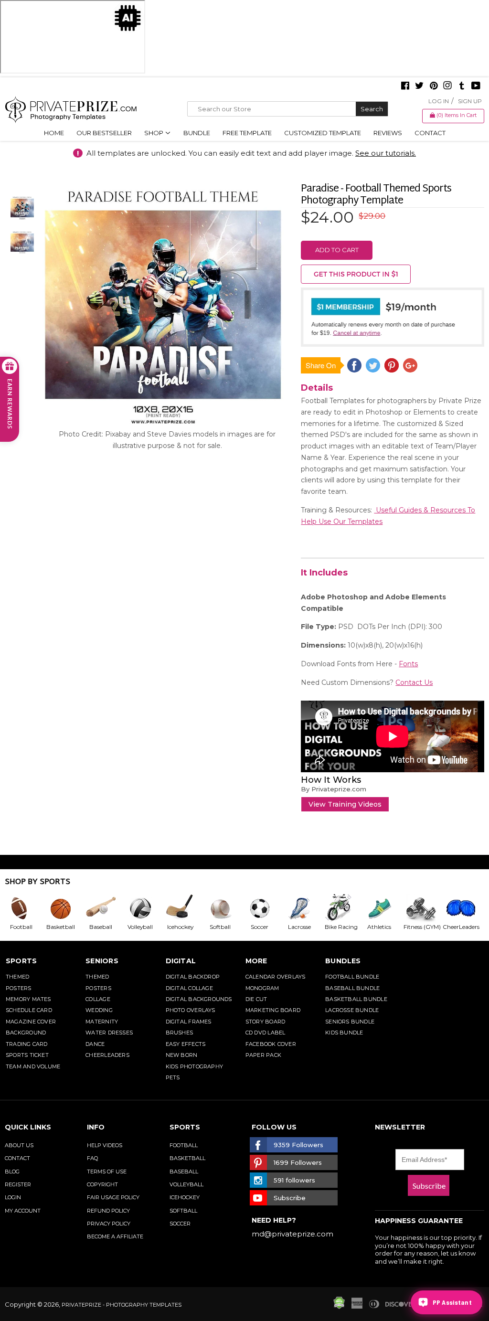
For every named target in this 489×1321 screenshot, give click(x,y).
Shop (154, 133)
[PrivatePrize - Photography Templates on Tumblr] (461, 86)
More (256, 961)
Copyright (102, 1184)
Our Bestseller (104, 133)
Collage (97, 999)
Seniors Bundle (349, 1021)
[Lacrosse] (303, 908)
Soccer (180, 1223)
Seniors (101, 961)
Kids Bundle (344, 1032)
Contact (430, 133)
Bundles (343, 961)
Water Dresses (109, 1032)
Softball (183, 1210)
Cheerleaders (107, 1055)
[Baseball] (104, 908)
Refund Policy (108, 1210)
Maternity (101, 1021)
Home (54, 133)
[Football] (24, 908)
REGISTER (18, 1184)
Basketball (187, 1158)
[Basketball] (64, 908)
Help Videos (104, 1145)
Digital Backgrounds (199, 999)
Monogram (262, 988)
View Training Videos (345, 804)
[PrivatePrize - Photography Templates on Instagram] (447, 86)
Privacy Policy (108, 1223)
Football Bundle (352, 976)
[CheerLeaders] (462, 908)
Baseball (184, 1171)
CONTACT (17, 1158)
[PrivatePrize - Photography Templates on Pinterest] (433, 86)
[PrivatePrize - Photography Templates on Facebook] (405, 86)
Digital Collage (189, 988)
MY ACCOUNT (23, 1210)
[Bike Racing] (343, 908)
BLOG (12, 1171)
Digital (181, 961)
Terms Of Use (107, 1171)
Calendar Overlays (275, 976)
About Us (19, 1145)
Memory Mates (28, 999)
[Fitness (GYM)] (422, 908)
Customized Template (322, 133)
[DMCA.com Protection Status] (339, 1306)
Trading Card (27, 1044)
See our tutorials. (385, 153)
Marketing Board (272, 1010)
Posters (19, 988)
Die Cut (256, 999)
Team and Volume (33, 1066)
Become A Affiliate (115, 1236)
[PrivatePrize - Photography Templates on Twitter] (419, 86)
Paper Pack (263, 1055)
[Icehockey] (183, 908)
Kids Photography (194, 1066)
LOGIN (13, 1197)
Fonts (408, 664)
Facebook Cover (270, 1044)
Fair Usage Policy (113, 1197)
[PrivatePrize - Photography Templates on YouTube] (475, 86)
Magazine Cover (31, 1021)
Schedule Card (29, 1010)
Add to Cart (337, 250)
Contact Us (414, 682)
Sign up (470, 101)
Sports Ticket (27, 1055)
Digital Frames (189, 1021)
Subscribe (429, 1185)
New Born (182, 1055)
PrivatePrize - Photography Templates (121, 1304)
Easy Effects (186, 1044)
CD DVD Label (265, 1032)
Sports (21, 961)
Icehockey (185, 1197)
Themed (17, 976)
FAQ (92, 1158)
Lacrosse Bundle (352, 1010)
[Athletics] (383, 908)
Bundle (196, 133)
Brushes (179, 1032)
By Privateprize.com (333, 789)
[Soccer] (263, 908)
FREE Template (247, 133)
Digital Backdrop (193, 976)
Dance (95, 1044)
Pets (173, 1077)
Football (184, 1145)
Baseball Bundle (352, 988)
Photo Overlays (190, 1010)
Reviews (387, 133)
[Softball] (224, 908)
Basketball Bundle (356, 999)
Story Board (265, 1021)
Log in (438, 101)
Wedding (99, 1010)
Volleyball (186, 1184)
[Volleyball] (144, 908)
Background (26, 1032)
